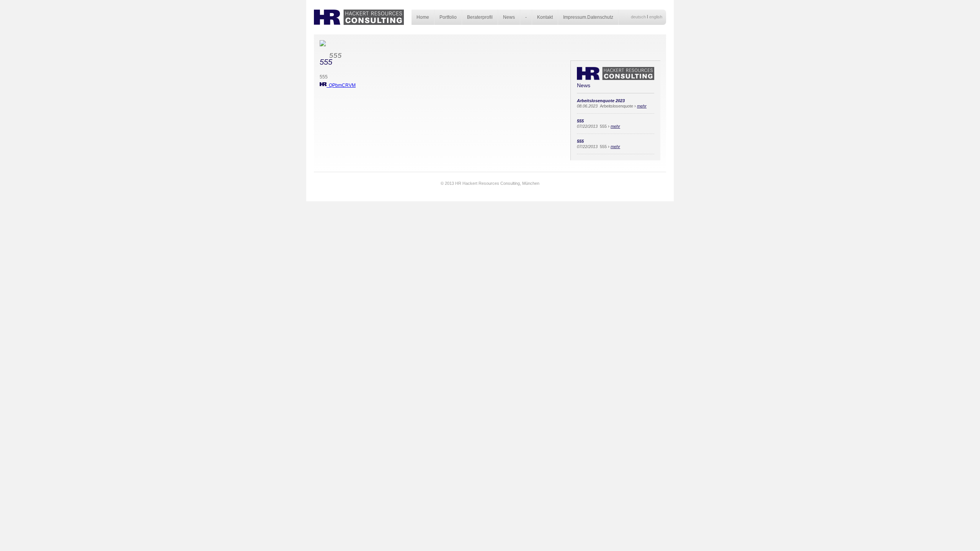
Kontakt (545, 17)
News (509, 17)
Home (422, 17)
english (655, 17)
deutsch (638, 17)
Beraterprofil (480, 17)
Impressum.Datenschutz (588, 17)
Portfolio (448, 17)
